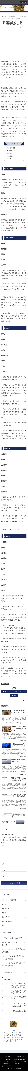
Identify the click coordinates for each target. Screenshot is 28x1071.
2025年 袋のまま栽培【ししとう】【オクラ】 (14, 943)
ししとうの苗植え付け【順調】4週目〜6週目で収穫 (13, 957)
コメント (4, 845)
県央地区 (10, 156)
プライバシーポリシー (7, 1066)
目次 (11, 144)
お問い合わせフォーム (20, 1063)
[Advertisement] (14, 43)
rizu (14, 1030)
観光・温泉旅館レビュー (14, 921)
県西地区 (10, 158)
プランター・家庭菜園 (14, 900)
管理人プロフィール (8, 1063)
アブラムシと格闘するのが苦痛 (12, 938)
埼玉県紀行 (14, 908)
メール (4, 870)
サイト (3, 876)
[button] (25, 972)
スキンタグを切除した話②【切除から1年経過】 (13, 950)
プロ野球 (14, 904)
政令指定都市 (11, 148)
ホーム (20, 1066)
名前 (3, 864)
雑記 (14, 925)
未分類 (14, 913)
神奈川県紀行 (6, 683)
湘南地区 (10, 153)
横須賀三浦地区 (11, 150)
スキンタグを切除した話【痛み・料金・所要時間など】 (13, 964)
